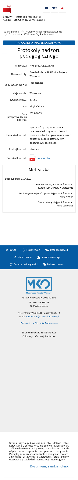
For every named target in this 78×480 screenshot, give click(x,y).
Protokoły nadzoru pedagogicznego (44, 32)
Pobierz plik (43, 158)
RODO (12, 250)
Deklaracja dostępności (25, 264)
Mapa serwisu (25, 257)
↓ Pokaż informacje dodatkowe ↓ (39, 43)
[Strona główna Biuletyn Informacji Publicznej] (39, 285)
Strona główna (11, 32)
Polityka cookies (55, 264)
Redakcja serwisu (59, 250)
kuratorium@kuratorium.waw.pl (42, 316)
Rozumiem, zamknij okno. (49, 466)
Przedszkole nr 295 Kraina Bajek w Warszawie (32, 34)
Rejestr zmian (33, 250)
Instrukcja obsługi (51, 257)
